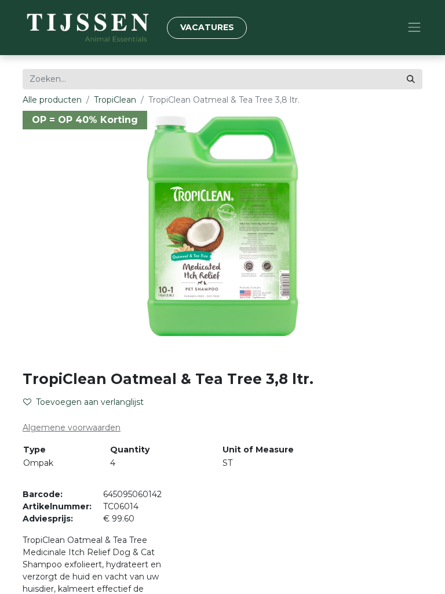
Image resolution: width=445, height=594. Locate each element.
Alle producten (52, 100)
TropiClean (115, 100)
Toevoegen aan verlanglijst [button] (90, 402)
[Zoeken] (410, 79)
